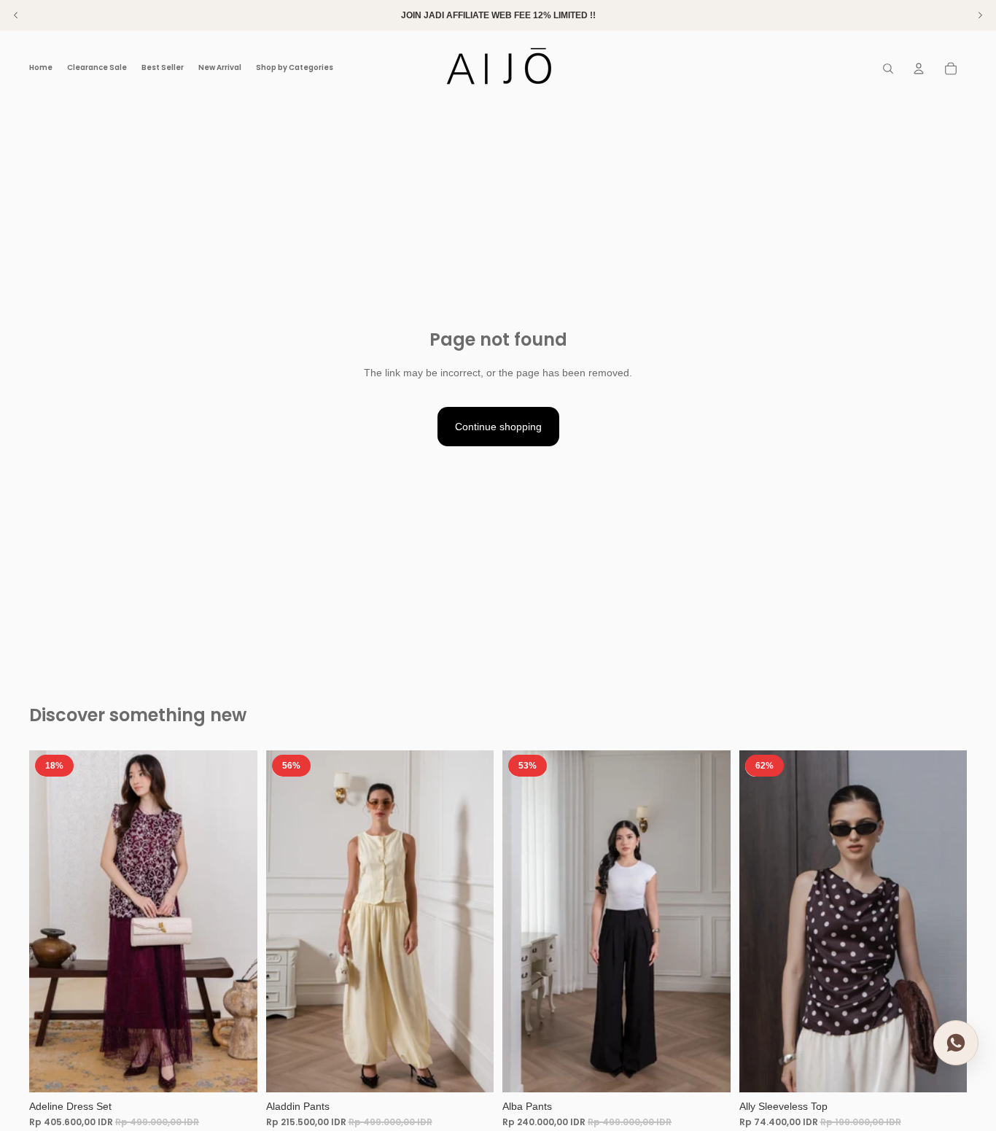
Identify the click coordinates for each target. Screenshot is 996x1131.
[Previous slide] (51, 921)
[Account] (919, 69)
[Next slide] (235, 921)
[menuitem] (348, 68)
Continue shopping (498, 426)
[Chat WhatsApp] (956, 1041)
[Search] (888, 69)
